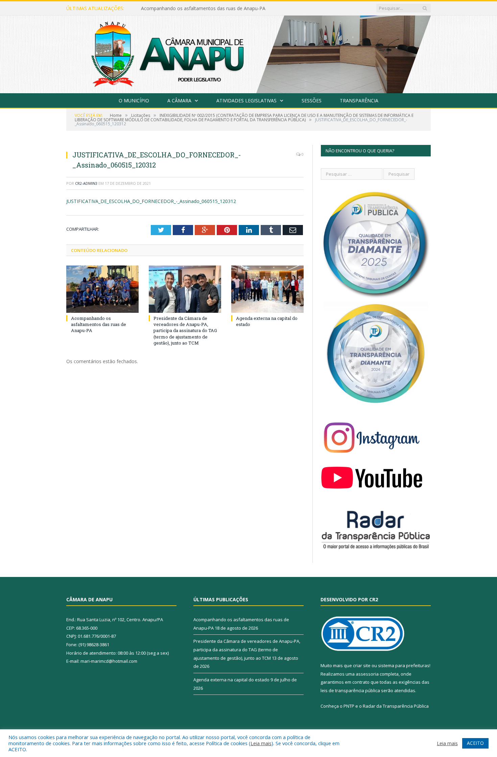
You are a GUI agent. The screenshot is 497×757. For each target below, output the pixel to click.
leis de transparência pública (350, 690)
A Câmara (179, 100)
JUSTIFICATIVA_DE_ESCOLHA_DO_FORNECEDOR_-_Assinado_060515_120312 (151, 201)
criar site (362, 665)
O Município (134, 100)
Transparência (359, 100)
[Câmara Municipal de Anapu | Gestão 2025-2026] (248, 52)
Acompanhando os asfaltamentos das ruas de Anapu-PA (98, 324)
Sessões (312, 100)
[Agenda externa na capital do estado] (267, 289)
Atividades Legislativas (246, 100)
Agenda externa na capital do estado (231, 680)
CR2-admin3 (86, 183)
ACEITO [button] (475, 743)
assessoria (367, 674)
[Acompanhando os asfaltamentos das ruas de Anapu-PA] (102, 289)
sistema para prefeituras (403, 665)
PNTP (349, 706)
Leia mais (261, 743)
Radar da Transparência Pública (396, 706)
